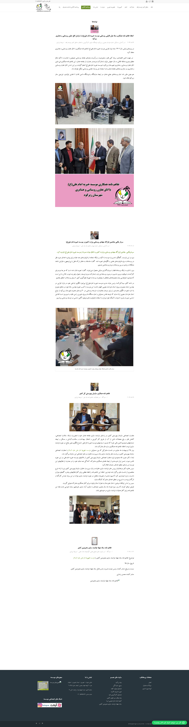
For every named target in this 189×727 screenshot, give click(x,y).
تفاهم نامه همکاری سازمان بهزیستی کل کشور (94, 394)
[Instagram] (152, 1)
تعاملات (96, 397)
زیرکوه (100, 43)
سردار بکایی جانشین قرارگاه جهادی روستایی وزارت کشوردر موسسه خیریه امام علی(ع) (94, 242)
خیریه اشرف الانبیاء (116, 692)
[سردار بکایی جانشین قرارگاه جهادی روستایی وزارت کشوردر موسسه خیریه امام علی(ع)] (95, 235)
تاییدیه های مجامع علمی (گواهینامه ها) (92, 552)
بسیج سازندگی (117, 686)
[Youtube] (146, 1)
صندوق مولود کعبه (116, 689)
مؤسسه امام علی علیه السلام (79, 450)
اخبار (150, 683)
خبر (82, 246)
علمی (80, 552)
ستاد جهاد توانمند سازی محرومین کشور (110, 704)
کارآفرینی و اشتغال (83, 43)
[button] (169, 723)
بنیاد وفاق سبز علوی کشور (114, 698)
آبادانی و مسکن (118, 43)
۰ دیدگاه (104, 397)
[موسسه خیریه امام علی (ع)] (95, 387)
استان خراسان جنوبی (108, 43)
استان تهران (95, 246)
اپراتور (58, 43)
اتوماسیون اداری (146, 689)
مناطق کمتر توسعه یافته (71, 43)
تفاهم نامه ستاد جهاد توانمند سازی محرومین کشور (94, 548)
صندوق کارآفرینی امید (115, 695)
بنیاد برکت (119, 683)
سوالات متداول (147, 686)
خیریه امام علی (134, 723)
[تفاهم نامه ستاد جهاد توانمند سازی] (95, 541)
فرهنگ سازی (93, 43)
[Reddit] (149, 1)
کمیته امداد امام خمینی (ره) (114, 701)
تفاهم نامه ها (87, 246)
